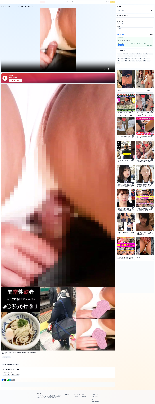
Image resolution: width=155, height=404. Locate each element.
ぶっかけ (17, 364)
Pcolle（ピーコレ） (57, 1)
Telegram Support (95, 401)
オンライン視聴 (16, 374)
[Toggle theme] (117, 2)
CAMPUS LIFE (48, 1)
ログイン (135, 31)
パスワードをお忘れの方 (121, 34)
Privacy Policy (95, 396)
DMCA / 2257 (94, 394)
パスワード (119, 26)
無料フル (42, 1)
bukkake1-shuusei (10, 364)
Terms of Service (95, 398)
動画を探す (68, 1)
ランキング (76, 396)
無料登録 (112, 1)
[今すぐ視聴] (4, 78)
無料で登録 (151, 34)
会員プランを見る (149, 45)
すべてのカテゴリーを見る (123, 66)
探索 (74, 1)
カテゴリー (67, 396)
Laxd (63, 1)
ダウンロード (7, 374)
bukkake (4, 364)
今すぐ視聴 (16, 80)
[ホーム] (38, 2)
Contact (93, 399)
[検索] (151, 11)
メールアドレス (120, 21)
